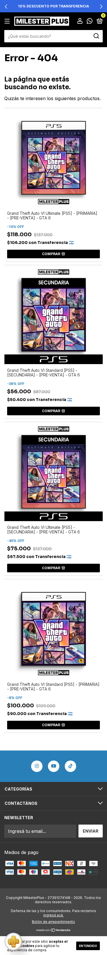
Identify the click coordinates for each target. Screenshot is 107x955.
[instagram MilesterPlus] (37, 766)
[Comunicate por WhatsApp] (89, 21)
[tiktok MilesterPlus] (70, 766)
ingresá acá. (53, 915)
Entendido (88, 946)
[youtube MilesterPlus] (53, 766)
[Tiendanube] (53, 930)
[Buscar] (96, 36)
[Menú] (8, 21)
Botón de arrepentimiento (53, 922)
